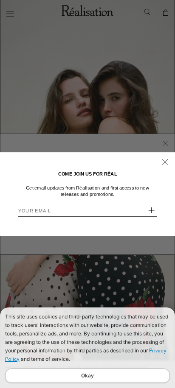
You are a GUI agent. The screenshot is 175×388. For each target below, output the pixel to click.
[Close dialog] (165, 162)
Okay (87, 375)
